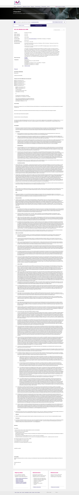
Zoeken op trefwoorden (19, 479)
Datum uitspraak (17, 34)
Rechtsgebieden (17, 40)
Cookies (23, 492)
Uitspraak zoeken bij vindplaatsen (21, 483)
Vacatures (33, 492)
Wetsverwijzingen (17, 57)
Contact (48, 6)
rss (52, 492)
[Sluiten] (64, 22)
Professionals (43, 6)
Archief (36, 492)
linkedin (62, 492)
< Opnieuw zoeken (21, 25)
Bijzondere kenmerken (18, 41)
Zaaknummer (16, 37)
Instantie (15, 32)
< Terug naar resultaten (38, 25)
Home (15, 6)
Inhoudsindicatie (17, 43)
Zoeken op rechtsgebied (19, 481)
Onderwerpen (19, 6)
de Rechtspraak (37, 6)
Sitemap (18, 492)
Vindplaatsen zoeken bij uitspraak (21, 482)
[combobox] (59, 29)
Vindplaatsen (16, 59)
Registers (32, 6)
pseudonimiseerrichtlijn (35, 22)
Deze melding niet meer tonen (57, 22)
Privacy (20, 492)
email (53, 492)
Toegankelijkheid (27, 492)
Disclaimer (38, 492)
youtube (64, 492)
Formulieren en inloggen (61, 6)
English (16, 492)
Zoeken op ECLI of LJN (19, 480)
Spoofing (30, 492)
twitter (58, 492)
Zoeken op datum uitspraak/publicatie (22, 478)
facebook (60, 492)
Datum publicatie (17, 35)
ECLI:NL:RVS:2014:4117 (33, 38)
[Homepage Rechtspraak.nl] (17, 2)
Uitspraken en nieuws (26, 6)
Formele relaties (17, 38)
